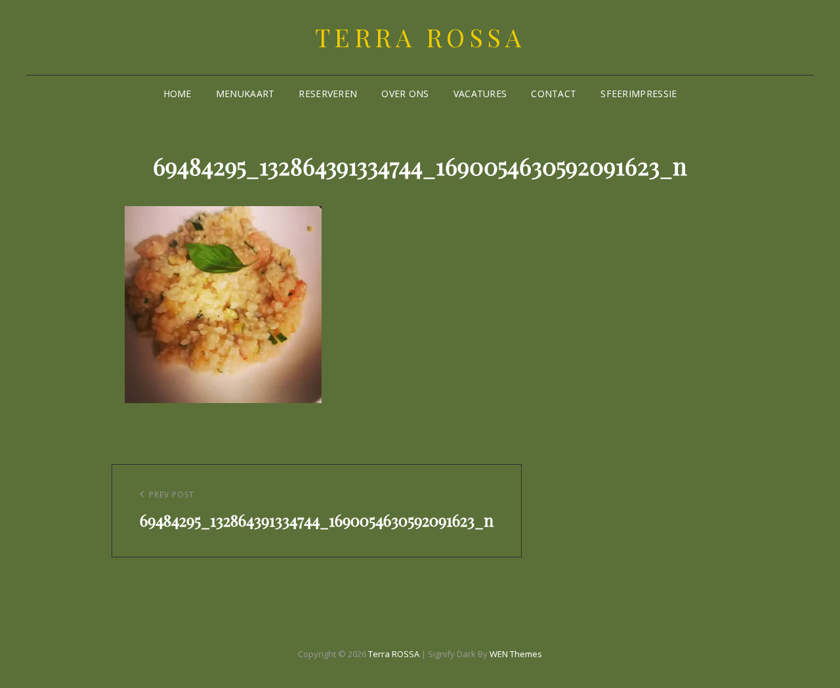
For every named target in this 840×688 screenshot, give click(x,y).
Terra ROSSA (420, 37)
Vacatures (480, 93)
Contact (553, 93)
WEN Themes (516, 654)
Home (177, 93)
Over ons (405, 93)
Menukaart (245, 93)
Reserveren (328, 93)
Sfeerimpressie (638, 93)
